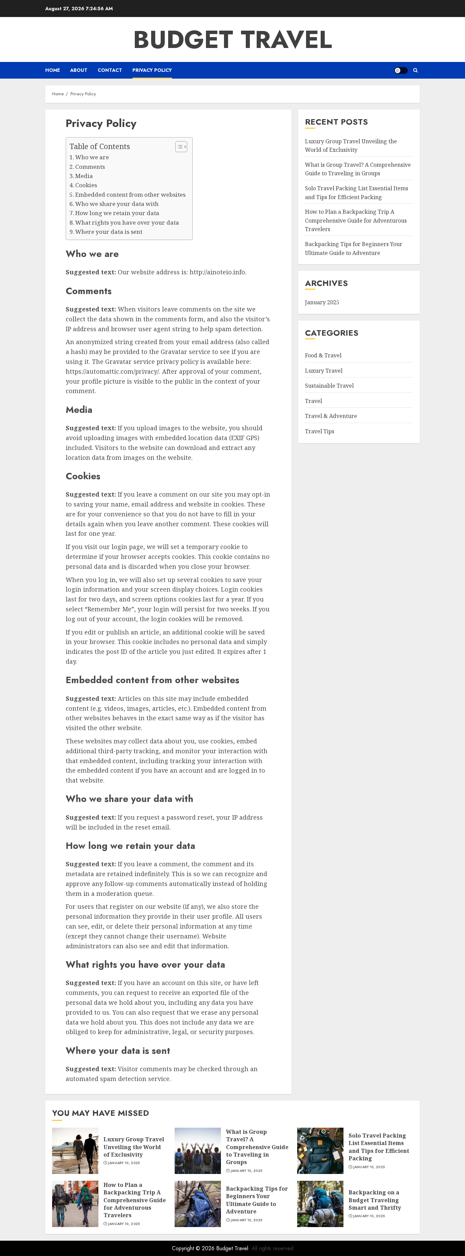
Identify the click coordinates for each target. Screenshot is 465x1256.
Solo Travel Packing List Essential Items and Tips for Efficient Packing (379, 1147)
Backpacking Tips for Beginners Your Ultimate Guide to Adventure (257, 1200)
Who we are (92, 157)
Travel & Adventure (331, 416)
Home (52, 70)
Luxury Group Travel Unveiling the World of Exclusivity (133, 1147)
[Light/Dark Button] (401, 70)
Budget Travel (232, 39)
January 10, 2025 (124, 1163)
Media (84, 176)
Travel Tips (319, 431)
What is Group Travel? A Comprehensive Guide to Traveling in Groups (257, 1147)
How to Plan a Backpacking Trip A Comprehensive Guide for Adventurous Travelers (356, 220)
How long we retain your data (117, 213)
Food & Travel (323, 355)
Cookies (86, 185)
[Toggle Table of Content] (178, 146)
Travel (313, 400)
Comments (90, 167)
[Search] (415, 70)
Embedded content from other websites (130, 194)
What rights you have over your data (127, 222)
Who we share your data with (117, 204)
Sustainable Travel (329, 385)
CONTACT (110, 70)
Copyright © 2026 (194, 1248)
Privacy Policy (152, 70)
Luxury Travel (323, 370)
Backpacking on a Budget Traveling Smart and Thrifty (375, 1200)
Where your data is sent (108, 232)
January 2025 (322, 302)
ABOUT (78, 70)
